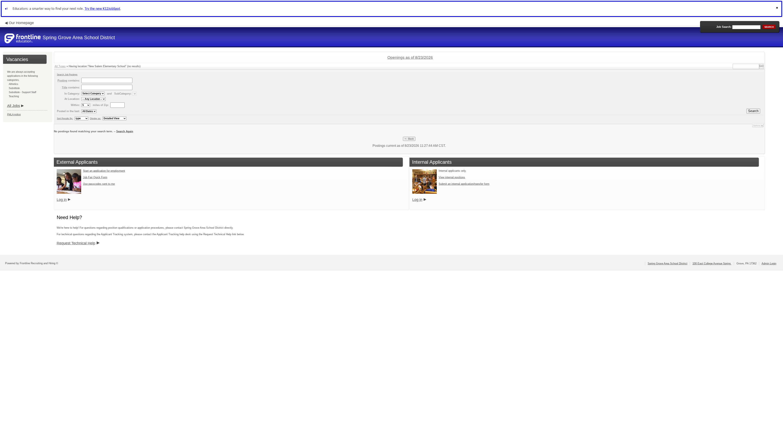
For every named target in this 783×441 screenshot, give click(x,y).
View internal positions (452, 177)
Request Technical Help (76, 243)
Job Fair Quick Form (95, 177)
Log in (62, 200)
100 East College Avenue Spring (711, 263)
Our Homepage (21, 23)
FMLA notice (14, 114)
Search (753, 111)
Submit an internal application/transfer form (464, 183)
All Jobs (13, 106)
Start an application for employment (104, 170)
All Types (60, 66)
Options (756, 125)
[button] (777, 9)
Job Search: (723, 26)
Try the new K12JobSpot (102, 9)
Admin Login (769, 263)
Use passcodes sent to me (99, 183)
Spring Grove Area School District (667, 263)
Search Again (124, 131)
